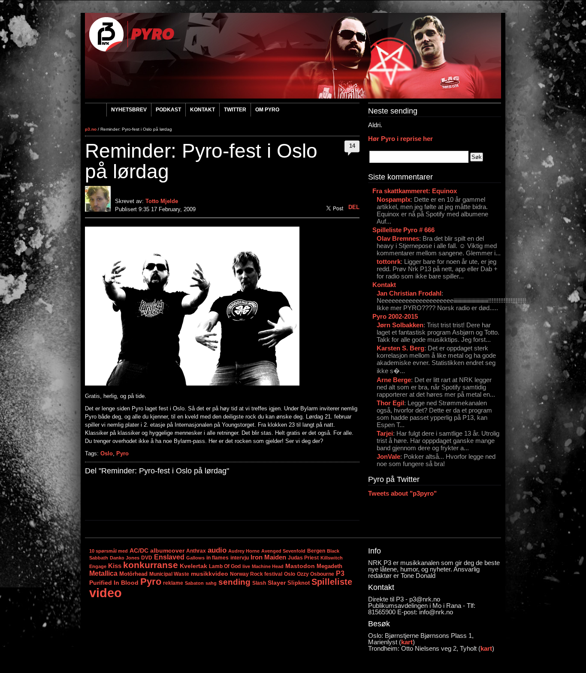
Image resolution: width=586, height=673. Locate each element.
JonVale (388, 456)
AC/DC (139, 550)
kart (407, 642)
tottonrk (389, 261)
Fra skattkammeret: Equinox (414, 190)
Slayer (277, 582)
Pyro (122, 453)
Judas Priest (303, 558)
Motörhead (133, 574)
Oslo (106, 453)
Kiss (114, 565)
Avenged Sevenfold (283, 550)
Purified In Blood (114, 583)
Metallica (103, 573)
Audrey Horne (244, 550)
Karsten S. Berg (400, 348)
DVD (146, 558)
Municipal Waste (169, 574)
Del (353, 207)
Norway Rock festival (256, 574)
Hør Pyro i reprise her (400, 138)
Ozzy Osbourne (315, 574)
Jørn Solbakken (400, 325)
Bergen (316, 550)
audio (217, 550)
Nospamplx (394, 199)
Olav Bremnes (398, 238)
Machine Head (268, 566)
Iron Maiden (268, 557)
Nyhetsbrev (129, 110)
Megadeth (329, 566)
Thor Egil (390, 403)
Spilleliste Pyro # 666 (403, 229)
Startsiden (95, 110)
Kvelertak (193, 565)
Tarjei (385, 433)
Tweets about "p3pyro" (402, 493)
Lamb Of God (225, 566)
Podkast (168, 110)
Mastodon (300, 565)
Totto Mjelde (161, 201)
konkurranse (150, 565)
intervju (239, 558)
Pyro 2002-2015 (395, 316)
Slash (259, 583)
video (105, 593)
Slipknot (298, 583)
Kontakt (202, 110)
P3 (340, 573)
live (246, 566)
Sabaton (194, 583)
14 (352, 146)
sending (234, 581)
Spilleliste (331, 581)
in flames (217, 558)
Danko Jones (124, 557)
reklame (173, 583)
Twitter (235, 110)
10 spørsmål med (108, 550)
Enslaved (169, 557)
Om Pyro (267, 110)
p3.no (91, 129)
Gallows (195, 557)
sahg (211, 583)
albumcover (167, 550)
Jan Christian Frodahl (409, 293)
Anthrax (196, 550)
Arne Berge (394, 379)
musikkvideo (209, 573)
